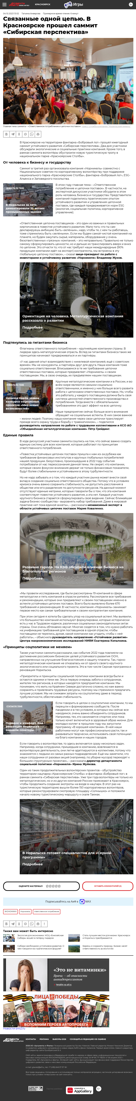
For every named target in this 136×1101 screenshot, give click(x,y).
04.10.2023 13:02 (11, 13)
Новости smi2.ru (14, 1028)
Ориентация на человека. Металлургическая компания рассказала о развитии (72, 318)
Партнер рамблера (54, 1089)
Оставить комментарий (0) (108, 886)
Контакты (31, 1039)
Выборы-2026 (59, 1039)
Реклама (44, 1039)
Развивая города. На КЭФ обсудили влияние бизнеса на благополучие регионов (73, 569)
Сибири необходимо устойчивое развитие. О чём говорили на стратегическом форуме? (40, 947)
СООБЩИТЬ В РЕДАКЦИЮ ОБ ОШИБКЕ (88, 1039)
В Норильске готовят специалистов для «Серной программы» (66, 855)
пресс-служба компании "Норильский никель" (106, 126)
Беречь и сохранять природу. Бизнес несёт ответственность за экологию (105, 947)
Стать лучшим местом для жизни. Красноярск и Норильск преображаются (106, 936)
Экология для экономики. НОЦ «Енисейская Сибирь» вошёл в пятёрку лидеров (40, 936)
